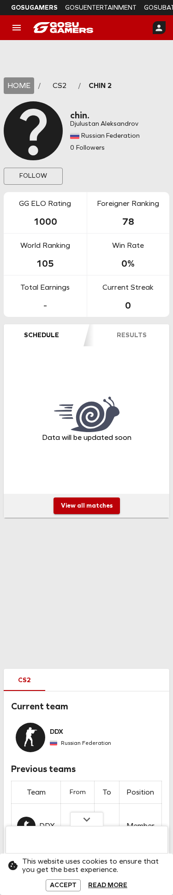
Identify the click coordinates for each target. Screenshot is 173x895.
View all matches (87, 505)
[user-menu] (159, 27)
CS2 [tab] (24, 680)
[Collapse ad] (86, 819)
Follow (33, 176)
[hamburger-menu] (16, 27)
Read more (107, 885)
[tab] (41, 335)
